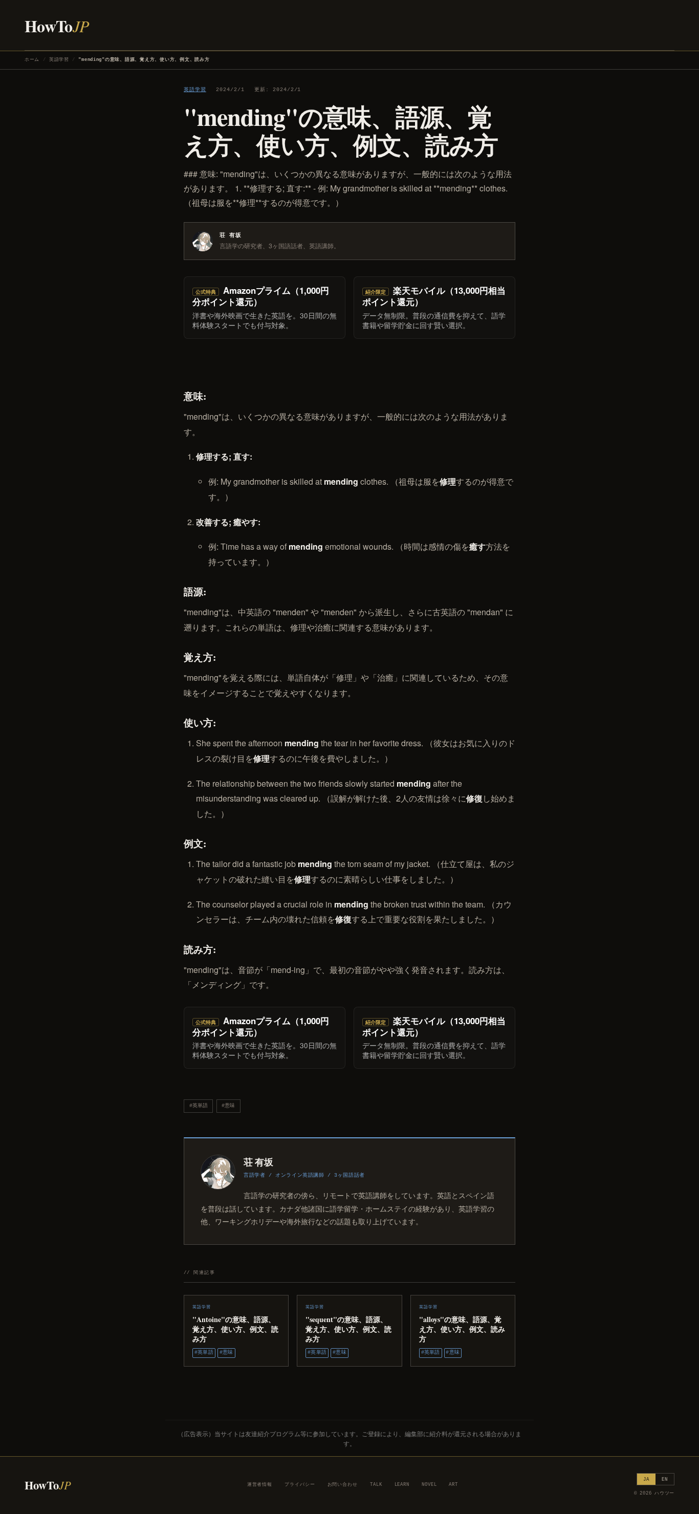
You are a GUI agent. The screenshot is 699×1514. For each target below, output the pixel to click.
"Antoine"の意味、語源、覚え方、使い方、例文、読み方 (235, 1329)
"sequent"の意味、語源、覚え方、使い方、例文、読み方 (348, 1329)
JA (646, 1479)
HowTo (57, 26)
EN (665, 1479)
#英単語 (198, 1106)
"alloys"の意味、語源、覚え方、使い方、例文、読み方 (462, 1329)
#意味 (228, 1106)
